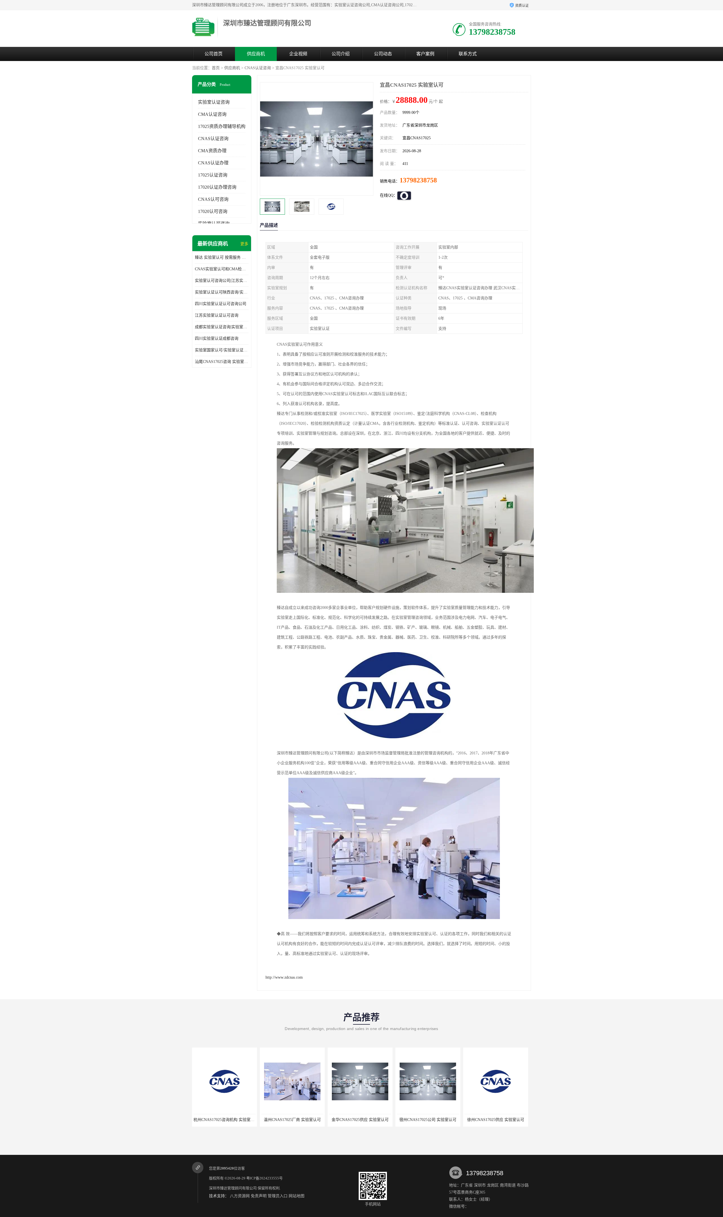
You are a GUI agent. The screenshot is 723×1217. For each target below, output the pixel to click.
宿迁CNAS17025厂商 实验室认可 (495, 1120)
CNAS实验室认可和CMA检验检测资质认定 (222, 269)
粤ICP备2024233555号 (264, 1178)
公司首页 (213, 53)
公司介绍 (341, 53)
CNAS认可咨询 (213, 199)
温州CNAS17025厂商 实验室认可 (224, 1120)
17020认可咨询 (212, 211)
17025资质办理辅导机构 (221, 126)
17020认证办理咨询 (217, 187)
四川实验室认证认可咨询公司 (220, 304)
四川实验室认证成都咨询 (216, 338)
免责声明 (259, 1196)
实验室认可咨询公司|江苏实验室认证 (222, 280)
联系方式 (468, 53)
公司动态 (383, 53)
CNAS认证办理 (213, 162)
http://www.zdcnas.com (284, 977)
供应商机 (256, 53)
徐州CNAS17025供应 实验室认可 (427, 1120)
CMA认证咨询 (212, 114)
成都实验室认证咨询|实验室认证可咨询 (222, 327)
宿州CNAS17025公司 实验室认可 (360, 1120)
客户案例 (425, 53)
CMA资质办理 (212, 150)
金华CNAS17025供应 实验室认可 (292, 1120)
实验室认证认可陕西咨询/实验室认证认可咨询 (222, 292)
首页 (216, 68)
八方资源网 (240, 1196)
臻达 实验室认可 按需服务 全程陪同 (222, 257)
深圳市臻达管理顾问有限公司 (233, 1188)
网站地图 (296, 1196)
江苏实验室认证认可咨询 (216, 315)
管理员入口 (278, 1196)
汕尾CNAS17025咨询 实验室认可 (222, 362)
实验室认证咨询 (214, 102)
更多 (244, 244)
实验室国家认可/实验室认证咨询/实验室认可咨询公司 (222, 350)
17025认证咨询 (212, 175)
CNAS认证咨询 (258, 68)
